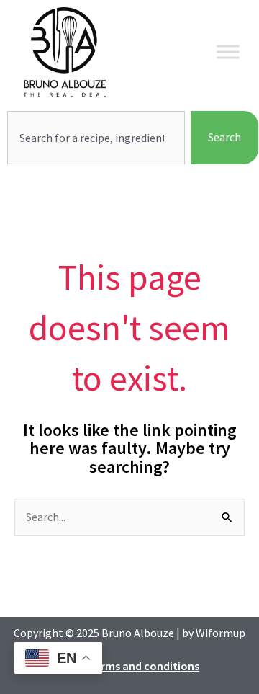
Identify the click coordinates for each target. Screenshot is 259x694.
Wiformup (220, 633)
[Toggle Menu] (228, 51)
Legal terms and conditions (129, 666)
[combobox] (96, 137)
